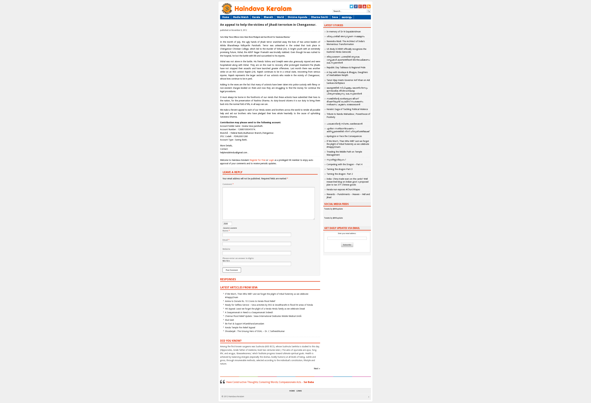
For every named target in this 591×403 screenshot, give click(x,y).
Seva (335, 17)
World (280, 17)
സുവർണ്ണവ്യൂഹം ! (336, 159)
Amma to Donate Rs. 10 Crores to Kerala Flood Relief (250, 301)
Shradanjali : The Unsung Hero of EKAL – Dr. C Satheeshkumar (255, 331)
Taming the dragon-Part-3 (339, 169)
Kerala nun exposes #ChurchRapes (343, 189)
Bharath (268, 17)
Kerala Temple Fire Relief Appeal (240, 327)
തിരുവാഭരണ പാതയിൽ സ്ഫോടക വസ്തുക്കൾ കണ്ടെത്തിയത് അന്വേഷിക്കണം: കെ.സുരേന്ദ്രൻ (348, 59)
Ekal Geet (229, 320)
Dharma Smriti (319, 17)
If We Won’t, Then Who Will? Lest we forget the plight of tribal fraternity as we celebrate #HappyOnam (348, 144)
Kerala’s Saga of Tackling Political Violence (347, 109)
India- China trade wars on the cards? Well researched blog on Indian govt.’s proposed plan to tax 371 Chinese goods (347, 182)
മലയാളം (347, 17)
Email (226, 240)
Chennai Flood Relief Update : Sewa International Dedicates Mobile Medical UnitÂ (263, 316)
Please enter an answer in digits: (238, 258)
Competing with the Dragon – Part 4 (344, 164)
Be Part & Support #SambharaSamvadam (244, 323)
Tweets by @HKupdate (333, 209)
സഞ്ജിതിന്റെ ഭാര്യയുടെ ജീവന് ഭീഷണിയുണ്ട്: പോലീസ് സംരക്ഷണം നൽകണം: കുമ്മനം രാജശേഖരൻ (345, 101)
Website (226, 249)
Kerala (256, 17)
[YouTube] (364, 8)
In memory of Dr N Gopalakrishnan (344, 31)
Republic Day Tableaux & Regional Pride (346, 67)
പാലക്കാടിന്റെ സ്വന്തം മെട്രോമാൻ (344, 123)
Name (226, 231)
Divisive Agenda (297, 17)
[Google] (360, 8)
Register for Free (257, 160)
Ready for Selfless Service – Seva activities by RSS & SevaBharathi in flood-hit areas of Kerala (269, 305)
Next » (317, 368)
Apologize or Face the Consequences (344, 136)
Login (271, 160)
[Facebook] (356, 8)
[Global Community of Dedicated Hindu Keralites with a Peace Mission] (256, 14)
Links (299, 391)
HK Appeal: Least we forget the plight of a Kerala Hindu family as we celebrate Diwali (265, 308)
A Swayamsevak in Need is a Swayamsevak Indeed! (249, 312)
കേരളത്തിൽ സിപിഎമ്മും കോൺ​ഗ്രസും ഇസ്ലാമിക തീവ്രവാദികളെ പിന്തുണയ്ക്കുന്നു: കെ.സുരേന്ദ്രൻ (347, 91)
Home (225, 17)
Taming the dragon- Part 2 (340, 174)
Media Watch (240, 17)
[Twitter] (351, 8)
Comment (228, 184)
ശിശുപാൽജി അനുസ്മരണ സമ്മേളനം (346, 36)
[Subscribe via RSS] (369, 8)
